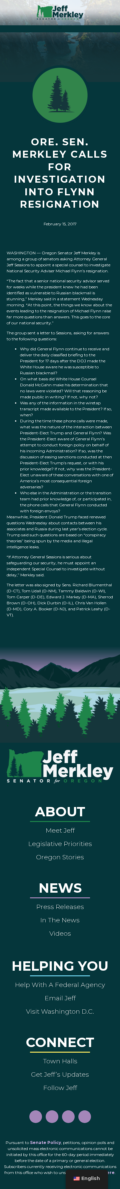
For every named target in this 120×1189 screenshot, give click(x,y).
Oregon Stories (60, 857)
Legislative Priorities (60, 843)
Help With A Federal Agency (60, 984)
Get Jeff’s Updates (60, 1074)
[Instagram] (52, 1116)
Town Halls (60, 1061)
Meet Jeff (60, 830)
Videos (60, 933)
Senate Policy (45, 1142)
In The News (60, 920)
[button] (60, 27)
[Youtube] (68, 1116)
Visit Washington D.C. (60, 1011)
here (109, 1172)
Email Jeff (60, 998)
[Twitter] (84, 1116)
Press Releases (60, 906)
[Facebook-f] (35, 1116)
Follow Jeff (60, 1087)
